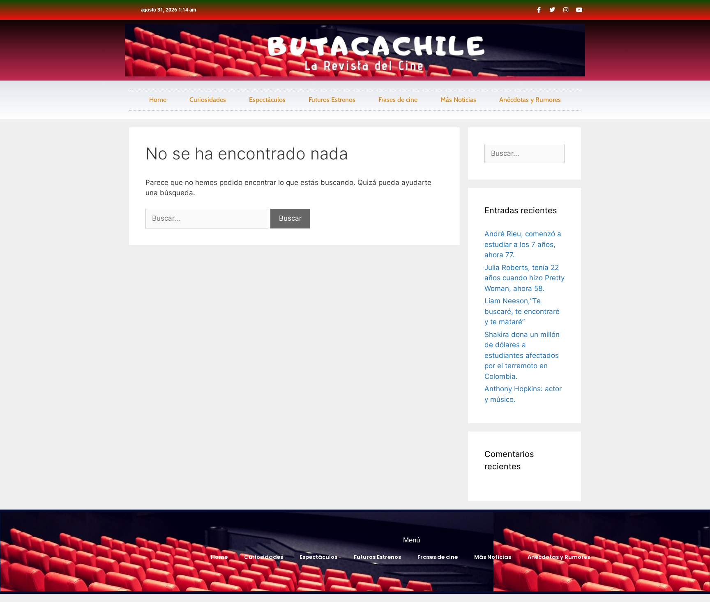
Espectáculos (267, 100)
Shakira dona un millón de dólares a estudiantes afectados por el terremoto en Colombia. (522, 355)
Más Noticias (458, 100)
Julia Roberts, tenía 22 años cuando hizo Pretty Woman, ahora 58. (524, 278)
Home (157, 100)
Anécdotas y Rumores (530, 100)
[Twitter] (552, 10)
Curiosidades (207, 100)
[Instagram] (566, 10)
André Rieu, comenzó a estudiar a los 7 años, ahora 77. (522, 244)
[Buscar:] (207, 218)
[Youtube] (579, 10)
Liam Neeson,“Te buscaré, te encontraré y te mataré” (522, 311)
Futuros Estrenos (332, 100)
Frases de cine (397, 100)
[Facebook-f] (538, 10)
